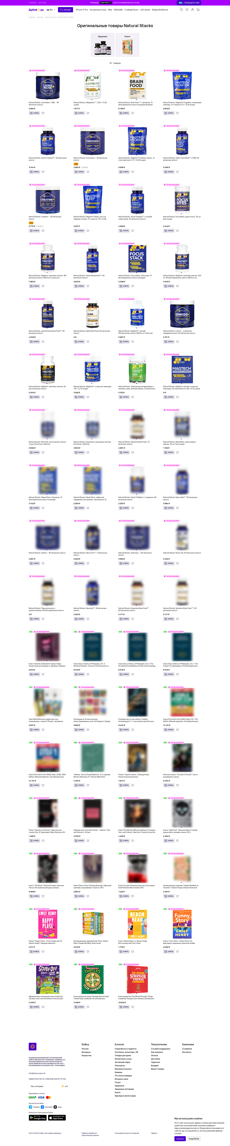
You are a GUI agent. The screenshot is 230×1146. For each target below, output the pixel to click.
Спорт (118, 1082)
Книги (117, 1092)
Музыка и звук (121, 1079)
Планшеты (120, 1065)
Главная (32, 17)
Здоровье (119, 1085)
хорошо (180, 1138)
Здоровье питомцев (124, 1089)
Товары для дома (123, 1055)
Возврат (155, 1065)
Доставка (42, 3)
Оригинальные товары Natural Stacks (59, 17)
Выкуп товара (157, 1069)
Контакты (186, 1052)
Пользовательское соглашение (127, 1133)
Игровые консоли (123, 1069)
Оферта (154, 1133)
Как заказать (157, 1052)
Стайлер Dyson (131, 9)
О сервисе (33, 3)
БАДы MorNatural (160, 9)
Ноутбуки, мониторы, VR (126, 1052)
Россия (85, 1048)
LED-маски (145, 9)
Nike (110, 9)
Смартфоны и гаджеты (125, 1048)
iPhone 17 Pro (82, 9)
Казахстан (86, 1055)
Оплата (154, 1055)
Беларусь (86, 1052)
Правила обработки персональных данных (90, 1134)
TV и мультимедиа (123, 1075)
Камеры (118, 1072)
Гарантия (155, 1062)
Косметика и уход (98, 9)
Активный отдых (122, 1062)
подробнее (194, 1138)
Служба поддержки (160, 1048)
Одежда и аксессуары (125, 1095)
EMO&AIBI (118, 9)
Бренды (40, 17)
